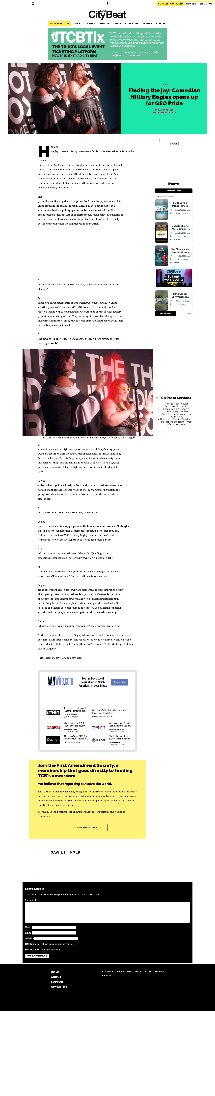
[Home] (107, 15)
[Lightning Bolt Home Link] (107, 4)
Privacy (106, 975)
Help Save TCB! (59, 23)
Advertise (132, 23)
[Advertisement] (173, 465)
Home (55, 972)
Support (171, 3)
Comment (31, 900)
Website (29, 938)
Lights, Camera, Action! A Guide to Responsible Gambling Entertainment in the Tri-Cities (176, 413)
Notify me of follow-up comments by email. (50, 944)
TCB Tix (160, 23)
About (117, 23)
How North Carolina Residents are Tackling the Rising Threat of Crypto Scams (176, 422)
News (76, 23)
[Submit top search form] (33, 3)
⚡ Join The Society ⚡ (87, 827)
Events (147, 23)
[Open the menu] (2, 4)
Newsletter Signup (199, 3)
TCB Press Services (175, 398)
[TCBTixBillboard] (107, 58)
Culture (89, 23)
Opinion (104, 23)
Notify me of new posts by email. (44, 949)
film (82, 165)
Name (28, 927)
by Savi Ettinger (164, 110)
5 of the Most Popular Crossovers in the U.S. (176, 405)
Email (28, 932)
